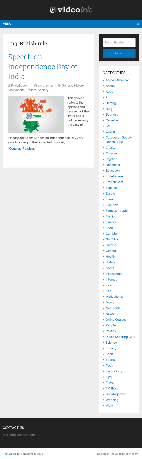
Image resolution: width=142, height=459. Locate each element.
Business (112, 114)
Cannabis (112, 120)
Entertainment (116, 176)
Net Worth (113, 308)
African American (117, 80)
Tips (109, 377)
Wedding (112, 400)
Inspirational (114, 274)
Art (108, 97)
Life (108, 291)
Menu (7, 24)
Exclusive (112, 205)
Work (109, 405)
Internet (111, 279)
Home (110, 268)
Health (110, 256)
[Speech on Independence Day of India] (36, 114)
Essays (110, 193)
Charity (110, 147)
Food (109, 228)
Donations (113, 165)
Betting (111, 103)
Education (113, 170)
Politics (32, 90)
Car (108, 126)
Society (43, 90)
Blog (109, 109)
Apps (109, 91)
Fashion (111, 216)
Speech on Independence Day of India (42, 66)
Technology (114, 371)
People (111, 325)
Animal (110, 86)
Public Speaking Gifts (120, 337)
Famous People (117, 210)
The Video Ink (11, 453)
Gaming (111, 245)
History (79, 85)
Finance (111, 222)
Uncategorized (116, 394)
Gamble (111, 233)
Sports (110, 360)
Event (110, 199)
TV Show (112, 388)
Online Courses (116, 319)
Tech (109, 365)
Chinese (111, 153)
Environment (114, 182)
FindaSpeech (20, 85)
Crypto (110, 159)
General (67, 85)
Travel (110, 382)
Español (111, 188)
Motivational (16, 90)
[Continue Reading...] (22, 148)
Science (111, 342)
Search (119, 53)
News (110, 314)
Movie (110, 302)
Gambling (112, 239)
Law (109, 285)
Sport (109, 354)
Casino (110, 132)
